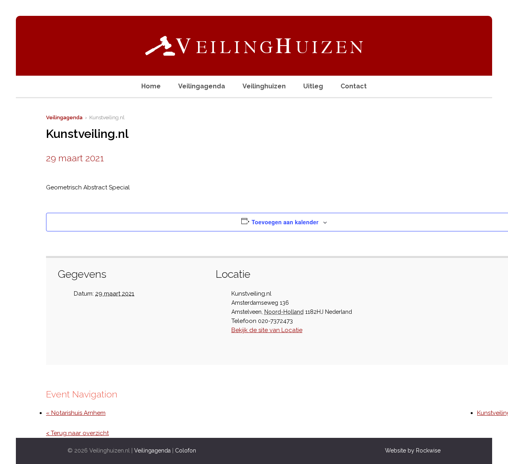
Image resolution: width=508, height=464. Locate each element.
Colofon (185, 450)
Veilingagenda (201, 86)
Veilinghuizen (264, 86)
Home (151, 86)
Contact (354, 86)
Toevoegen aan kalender (285, 222)
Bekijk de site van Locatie (266, 330)
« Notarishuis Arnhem (76, 412)
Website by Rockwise (413, 450)
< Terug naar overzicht (77, 433)
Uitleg (313, 86)
